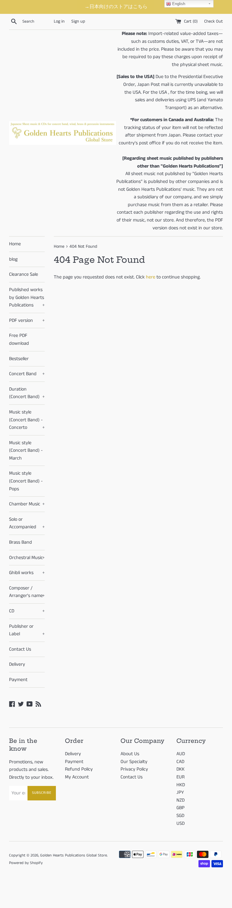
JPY (180, 792)
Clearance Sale (23, 274)
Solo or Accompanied (27, 523)
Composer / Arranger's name (27, 592)
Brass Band (20, 542)
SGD (180, 815)
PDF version (27, 320)
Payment (18, 679)
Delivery (17, 664)
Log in (59, 21)
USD (180, 823)
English (178, 4)
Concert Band (27, 373)
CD (27, 611)
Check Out (213, 21)
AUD (180, 753)
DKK (180, 769)
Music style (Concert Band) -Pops (26, 481)
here (150, 277)
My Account (77, 777)
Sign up (78, 21)
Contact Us (20, 649)
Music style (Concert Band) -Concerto (27, 420)
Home (15, 243)
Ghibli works (27, 572)
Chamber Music (27, 504)
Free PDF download (19, 339)
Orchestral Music (27, 557)
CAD (180, 761)
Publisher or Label (27, 630)
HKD (180, 784)
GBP (180, 807)
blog (13, 259)
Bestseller (19, 358)
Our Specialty (134, 761)
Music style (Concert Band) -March (26, 450)
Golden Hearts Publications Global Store (73, 855)
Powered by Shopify (26, 863)
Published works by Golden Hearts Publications (27, 297)
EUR (180, 777)
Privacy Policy (134, 769)
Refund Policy (79, 769)
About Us (130, 753)
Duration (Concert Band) (27, 393)
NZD (180, 800)
